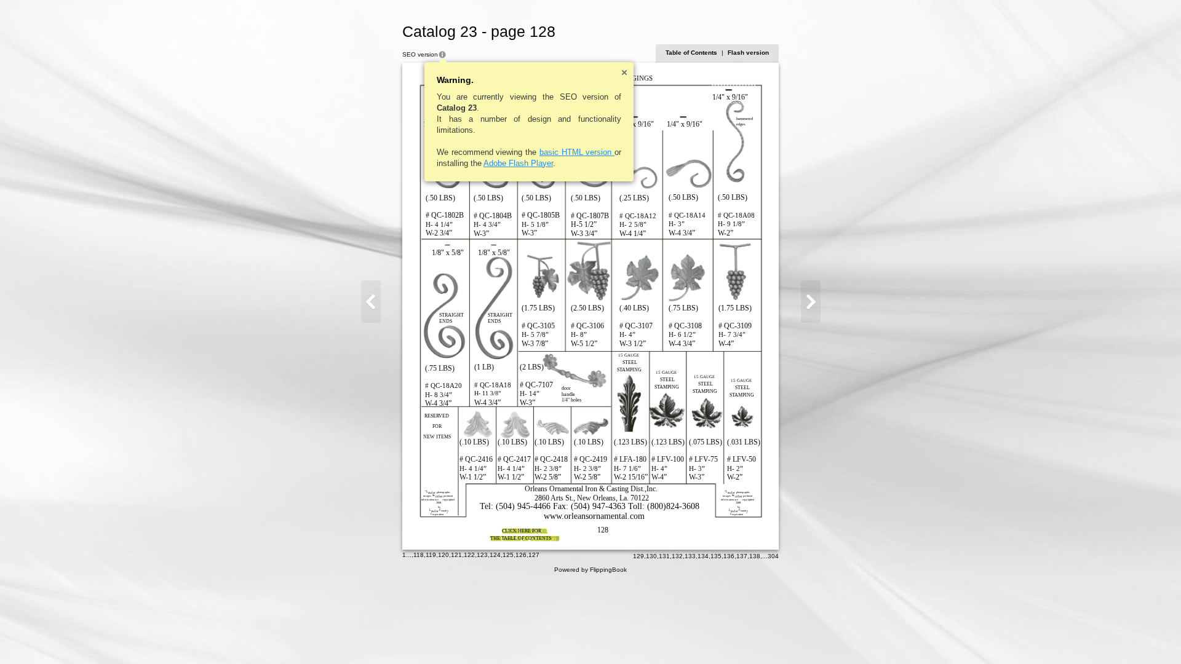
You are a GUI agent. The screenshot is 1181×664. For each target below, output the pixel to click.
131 (664, 556)
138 (754, 556)
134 (703, 556)
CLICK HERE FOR (521, 531)
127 (533, 554)
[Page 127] (371, 301)
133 (690, 556)
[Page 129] (811, 301)
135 (716, 556)
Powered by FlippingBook (590, 569)
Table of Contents (691, 52)
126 (521, 554)
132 (677, 556)
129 (638, 556)
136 (728, 556)
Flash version (748, 52)
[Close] (624, 72)
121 (456, 554)
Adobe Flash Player (518, 163)
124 (495, 554)
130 (651, 556)
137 (741, 556)
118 (418, 554)
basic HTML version (576, 152)
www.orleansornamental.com (594, 516)
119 (431, 554)
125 (508, 554)
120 (443, 554)
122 (469, 554)
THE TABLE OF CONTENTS (520, 538)
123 (482, 554)
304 (773, 556)
